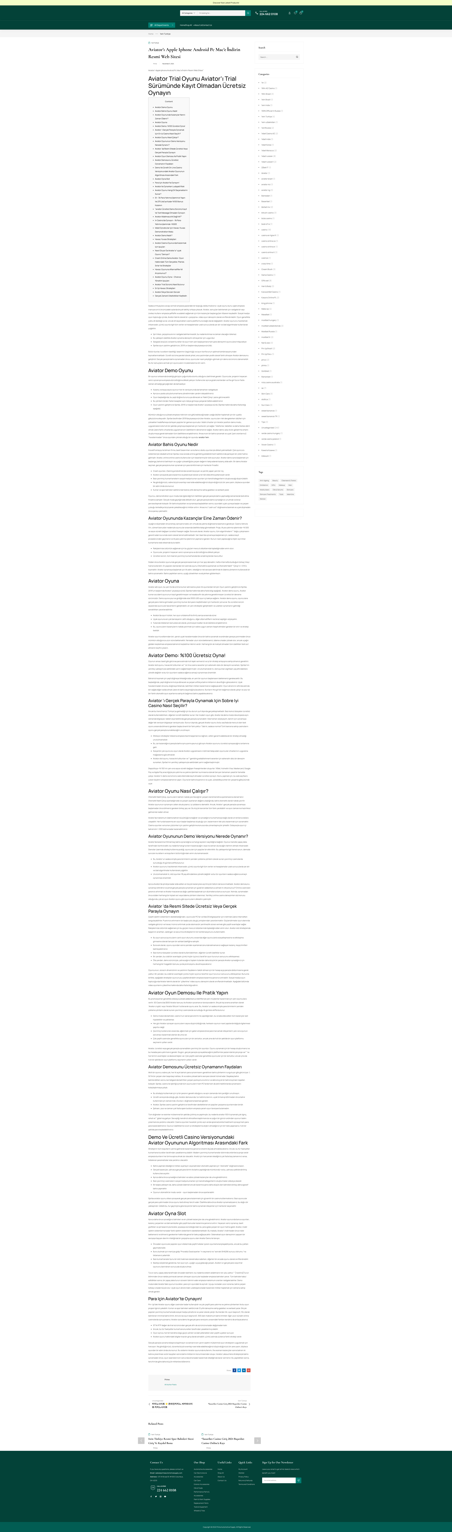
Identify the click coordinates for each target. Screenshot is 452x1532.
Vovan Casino (267, 444)
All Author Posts (170, 1384)
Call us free (263, 11)
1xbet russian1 (267, 161)
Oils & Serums (278, 490)
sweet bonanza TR (269, 416)
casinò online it (267, 252)
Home (150, 34)
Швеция (265, 456)
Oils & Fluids (198, 1488)
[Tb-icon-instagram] (160, 1496)
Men (290, 485)
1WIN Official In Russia (270, 111)
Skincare (290, 490)
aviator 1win (204, 437)
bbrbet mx (265, 207)
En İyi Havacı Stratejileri (165, 288)
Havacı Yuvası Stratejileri (165, 239)
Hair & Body (266, 286)
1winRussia (266, 128)
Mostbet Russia (268, 331)
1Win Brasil (266, 94)
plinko (264, 365)
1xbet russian (267, 156)
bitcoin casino (267, 212)
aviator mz (265, 184)
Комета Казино (268, 450)
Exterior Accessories (201, 1484)
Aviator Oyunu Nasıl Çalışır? (167, 137)
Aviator (264, 173)
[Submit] (298, 1480)
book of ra (265, 224)
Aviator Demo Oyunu (164, 107)
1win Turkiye (165, 34)
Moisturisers (264, 490)
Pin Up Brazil (266, 348)
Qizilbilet (265, 371)
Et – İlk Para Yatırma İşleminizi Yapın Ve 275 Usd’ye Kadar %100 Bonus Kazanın (170, 201)
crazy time (265, 263)
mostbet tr (265, 337)
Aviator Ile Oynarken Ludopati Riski (169, 186)
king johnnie (266, 303)
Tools (281, 494)
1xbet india (265, 139)
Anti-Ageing (264, 480)
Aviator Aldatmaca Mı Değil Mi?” (168, 216)
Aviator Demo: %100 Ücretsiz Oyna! (170, 126)
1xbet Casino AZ (268, 133)
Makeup (282, 485)
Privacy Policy (243, 1477)
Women (263, 499)
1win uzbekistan (268, 122)
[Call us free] (256, 13)
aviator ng (265, 190)
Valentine (290, 494)
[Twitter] (156, 1496)
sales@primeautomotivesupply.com (168, 1473)
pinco (263, 359)
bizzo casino (266, 218)
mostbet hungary (268, 320)
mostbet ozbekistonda (270, 326)
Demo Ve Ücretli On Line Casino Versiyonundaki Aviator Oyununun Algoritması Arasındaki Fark (169, 171)
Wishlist (241, 1473)
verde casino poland (270, 439)
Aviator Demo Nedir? (163, 235)
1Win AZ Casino (268, 88)
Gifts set (265, 280)
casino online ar (268, 246)
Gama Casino (267, 275)
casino (264, 229)
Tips (263, 422)
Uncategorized (267, 427)
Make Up (265, 309)
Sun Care (265, 405)
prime (155, 64)
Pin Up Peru (266, 354)
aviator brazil (266, 178)
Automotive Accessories (203, 1469)
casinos (264, 258)
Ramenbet (265, 376)
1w (262, 82)
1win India (265, 105)
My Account (243, 1469)
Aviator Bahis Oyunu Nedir (166, 111)
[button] (188, 13)
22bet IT (264, 167)
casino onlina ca (268, 241)
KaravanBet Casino (269, 292)
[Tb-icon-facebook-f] (151, 1496)
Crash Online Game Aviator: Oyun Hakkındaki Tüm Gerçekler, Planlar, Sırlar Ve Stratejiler (170, 262)
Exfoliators (264, 485)
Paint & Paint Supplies (202, 1499)
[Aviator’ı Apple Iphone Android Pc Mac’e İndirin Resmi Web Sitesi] (234, 1370)
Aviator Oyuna (161, 122)
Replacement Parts (201, 1503)
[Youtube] (165, 1496)
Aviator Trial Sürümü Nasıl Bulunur (170, 284)
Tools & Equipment (201, 1507)
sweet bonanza (267, 410)
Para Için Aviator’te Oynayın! (167, 182)
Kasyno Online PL (268, 297)
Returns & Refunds (245, 1480)
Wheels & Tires (199, 1510)
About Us (221, 1477)
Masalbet (265, 314)
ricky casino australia (270, 382)
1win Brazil (265, 99)
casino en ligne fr (268, 235)
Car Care (197, 1480)
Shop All (221, 1473)
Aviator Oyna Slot (162, 179)
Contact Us (222, 1480)
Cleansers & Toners (289, 480)
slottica (264, 399)
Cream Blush (266, 269)
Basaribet (265, 201)
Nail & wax (265, 342)
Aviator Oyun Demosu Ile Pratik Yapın (170, 156)
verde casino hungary (270, 433)
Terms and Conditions (246, 1484)
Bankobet (265, 195)
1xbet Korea (266, 145)
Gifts (273, 485)
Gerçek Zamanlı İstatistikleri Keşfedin (171, 295)
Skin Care (265, 393)
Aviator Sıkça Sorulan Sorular (167, 292)
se (262, 388)
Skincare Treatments (268, 494)
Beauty (275, 480)
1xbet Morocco (267, 150)
